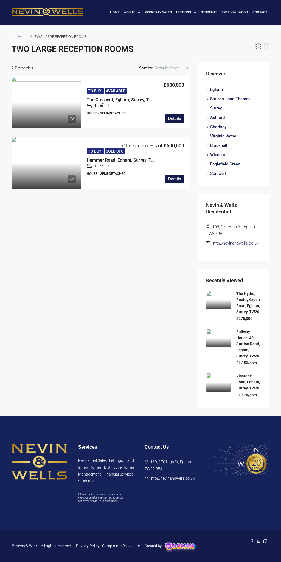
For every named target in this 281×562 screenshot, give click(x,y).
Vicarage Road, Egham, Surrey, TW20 (248, 382)
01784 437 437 (29, 37)
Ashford (217, 117)
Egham (216, 89)
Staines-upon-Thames (230, 98)
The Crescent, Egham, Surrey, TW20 (122, 99)
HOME (115, 12)
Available (115, 91)
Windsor (217, 154)
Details (174, 118)
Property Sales (158, 12)
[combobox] (171, 68)
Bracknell (218, 145)
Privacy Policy (88, 546)
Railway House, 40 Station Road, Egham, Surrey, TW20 (248, 344)
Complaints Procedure (121, 546)
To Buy (95, 91)
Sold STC (114, 151)
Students (209, 12)
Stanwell (218, 173)
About (129, 12)
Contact (259, 12)
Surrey (216, 108)
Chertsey (218, 126)
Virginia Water (223, 136)
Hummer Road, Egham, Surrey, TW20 (123, 160)
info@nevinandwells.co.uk (235, 243)
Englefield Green (225, 164)
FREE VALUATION (235, 12)
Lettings (183, 12)
